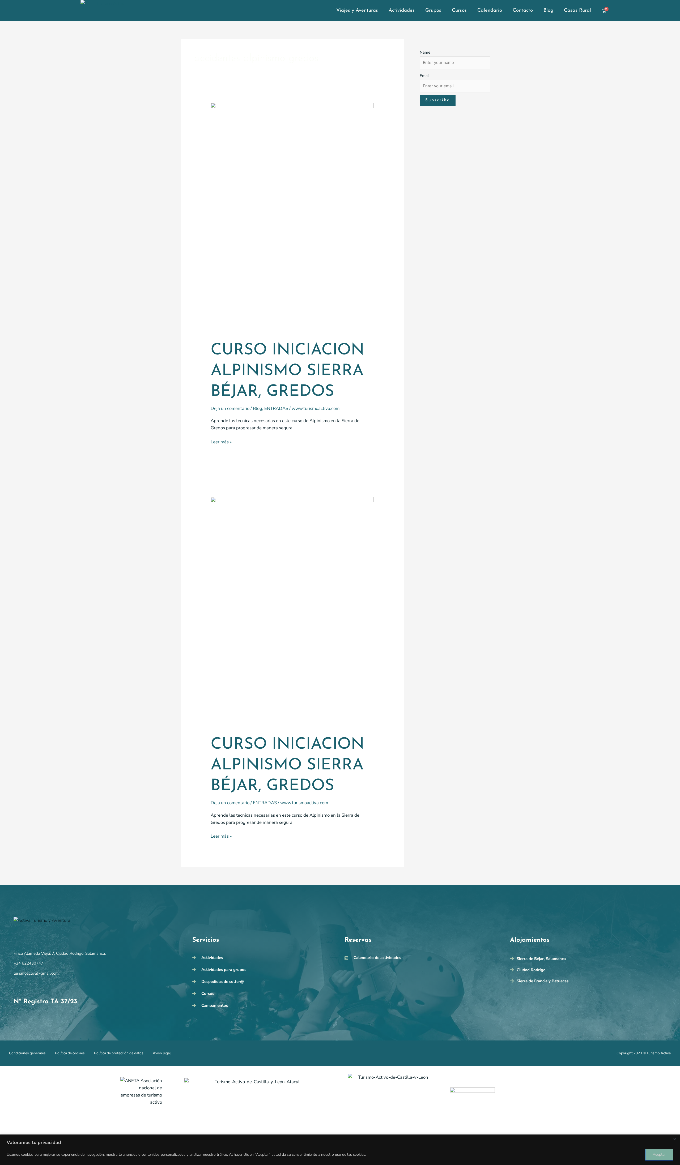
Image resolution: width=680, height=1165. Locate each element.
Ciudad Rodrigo (531, 970)
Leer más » (221, 441)
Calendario (489, 10)
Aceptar (659, 1154)
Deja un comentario (230, 408)
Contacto (523, 10)
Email (425, 75)
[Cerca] (674, 1139)
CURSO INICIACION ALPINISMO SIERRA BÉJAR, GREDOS (287, 371)
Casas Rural (577, 10)
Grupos (433, 10)
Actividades (402, 10)
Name (425, 52)
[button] (588, 959)
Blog (548, 10)
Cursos (459, 10)
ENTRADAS (276, 408)
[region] (340, 1149)
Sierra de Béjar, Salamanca (541, 958)
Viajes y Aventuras (357, 10)
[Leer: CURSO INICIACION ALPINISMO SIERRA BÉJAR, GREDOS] (292, 218)
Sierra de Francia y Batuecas (542, 981)
